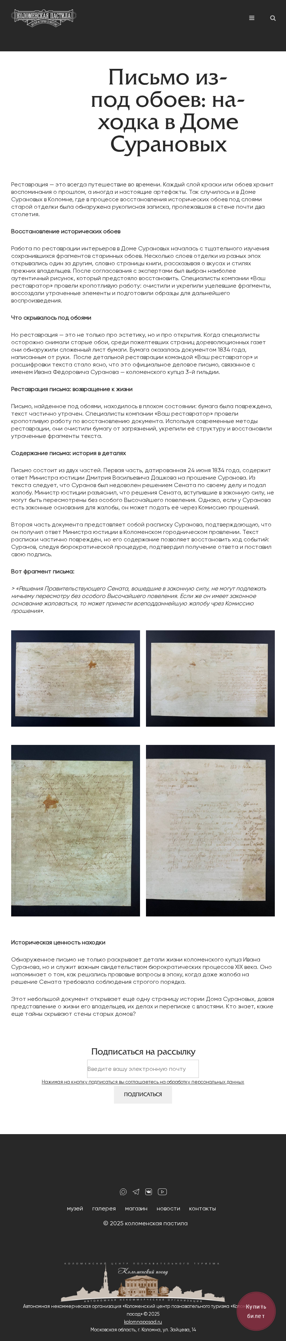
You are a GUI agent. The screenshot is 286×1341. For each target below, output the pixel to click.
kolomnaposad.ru (143, 1322)
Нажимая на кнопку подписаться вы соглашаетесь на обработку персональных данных (143, 1082)
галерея (104, 1208)
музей (75, 1208)
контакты (202, 1208)
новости (168, 1208)
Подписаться (143, 1094)
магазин (136, 1208)
